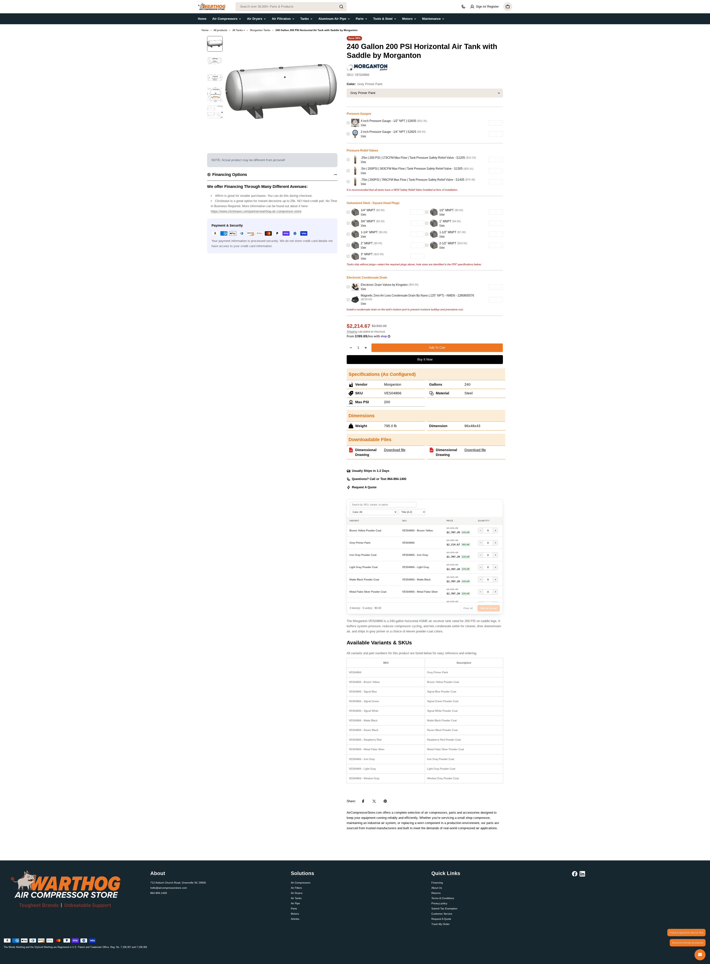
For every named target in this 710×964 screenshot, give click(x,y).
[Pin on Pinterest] (385, 801)
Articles (295, 918)
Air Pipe (295, 903)
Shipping (352, 331)
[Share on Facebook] (363, 801)
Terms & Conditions (442, 898)
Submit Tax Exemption (444, 908)
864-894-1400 (158, 892)
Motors (295, 913)
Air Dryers (296, 892)
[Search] (341, 6)
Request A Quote (364, 487)
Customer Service (441, 913)
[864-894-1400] (463, 6)
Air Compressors (300, 882)
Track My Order (440, 924)
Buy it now (424, 359)
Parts (294, 908)
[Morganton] (367, 66)
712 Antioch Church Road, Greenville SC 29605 (178, 882)
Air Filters (296, 887)
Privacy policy (439, 903)
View (363, 125)
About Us (436, 887)
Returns (436, 892)
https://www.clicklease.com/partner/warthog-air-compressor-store (256, 211)
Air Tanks (296, 898)
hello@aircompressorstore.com (168, 887)
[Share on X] (374, 801)
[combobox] (291, 6)
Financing (437, 882)
